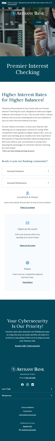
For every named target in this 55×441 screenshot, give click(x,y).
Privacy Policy (27, 411)
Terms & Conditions (27, 407)
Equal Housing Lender (28, 430)
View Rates (28, 282)
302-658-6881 (30, 378)
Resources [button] (6, 395)
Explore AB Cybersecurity (27, 346)
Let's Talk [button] (6, 389)
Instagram (27, 384)
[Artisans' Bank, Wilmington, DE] (27, 13)
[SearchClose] (26, 22)
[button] (27, 171)
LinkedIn (32, 384)
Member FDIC (27, 426)
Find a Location (27, 207)
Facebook (22, 384)
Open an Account (27, 245)
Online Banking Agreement (27, 415)
